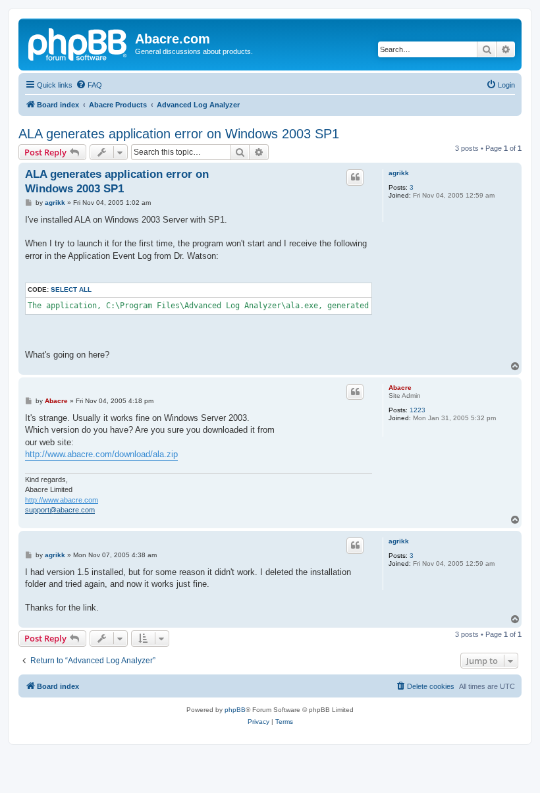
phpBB (235, 709)
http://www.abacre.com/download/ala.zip (101, 454)
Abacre (400, 387)
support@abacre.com (60, 510)
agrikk (399, 173)
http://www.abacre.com (61, 500)
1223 (417, 410)
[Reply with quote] (355, 177)
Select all (71, 289)
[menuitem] (89, 85)
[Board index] (78, 43)
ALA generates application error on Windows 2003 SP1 (178, 133)
